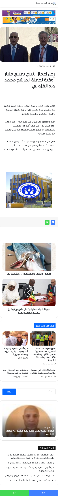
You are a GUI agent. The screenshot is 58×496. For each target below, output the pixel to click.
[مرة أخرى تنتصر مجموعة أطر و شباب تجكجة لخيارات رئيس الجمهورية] (15, 338)
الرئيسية (49, 66)
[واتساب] (47, 222)
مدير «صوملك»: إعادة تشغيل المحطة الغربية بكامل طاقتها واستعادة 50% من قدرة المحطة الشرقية (45, 354)
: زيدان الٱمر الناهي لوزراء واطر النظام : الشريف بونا (31, 480)
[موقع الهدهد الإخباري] (45, 3)
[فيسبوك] (53, 222)
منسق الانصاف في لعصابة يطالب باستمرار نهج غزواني (29, 476)
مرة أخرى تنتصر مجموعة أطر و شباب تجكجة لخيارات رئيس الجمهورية (16, 351)
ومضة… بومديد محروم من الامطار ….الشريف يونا (31, 463)
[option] (29, 420)
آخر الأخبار (40, 66)
